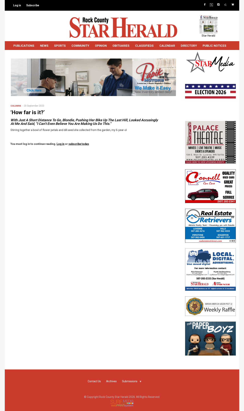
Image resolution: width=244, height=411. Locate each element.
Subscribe (32, 5)
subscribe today (78, 143)
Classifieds (144, 45)
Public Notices (214, 45)
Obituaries (120, 45)
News (44, 45)
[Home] (123, 27)
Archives (111, 381)
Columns (15, 106)
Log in (17, 5)
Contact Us (94, 381)
